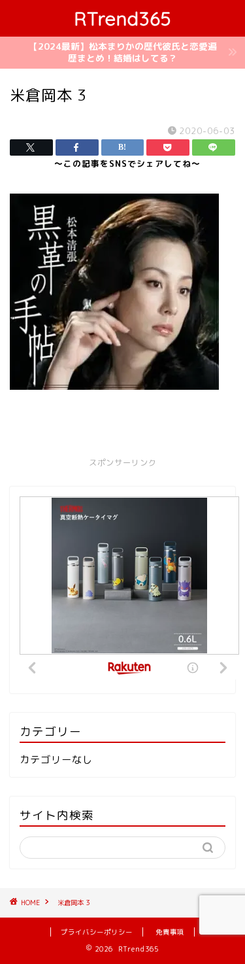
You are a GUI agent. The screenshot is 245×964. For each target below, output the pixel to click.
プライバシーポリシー (97, 932)
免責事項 (169, 932)
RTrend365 (122, 18)
